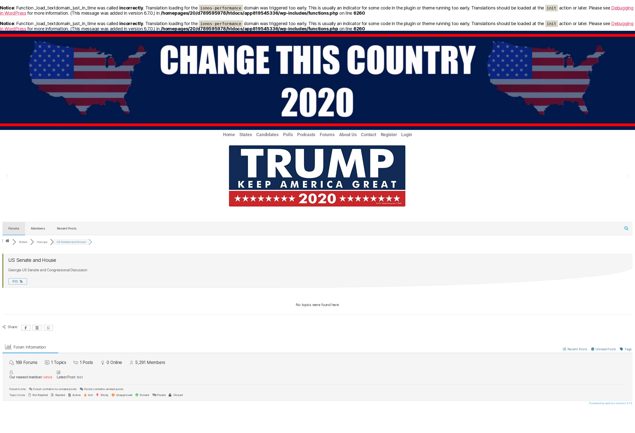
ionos (48, 377)
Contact (368, 134)
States (245, 134)
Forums (327, 134)
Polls (288, 134)
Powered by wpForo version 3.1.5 (610, 403)
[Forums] (7, 241)
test (80, 377)
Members (38, 228)
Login (406, 134)
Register (389, 134)
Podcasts (306, 134)
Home (229, 134)
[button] (7, 175)
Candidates (267, 134)
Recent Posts (67, 228)
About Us (348, 134)
